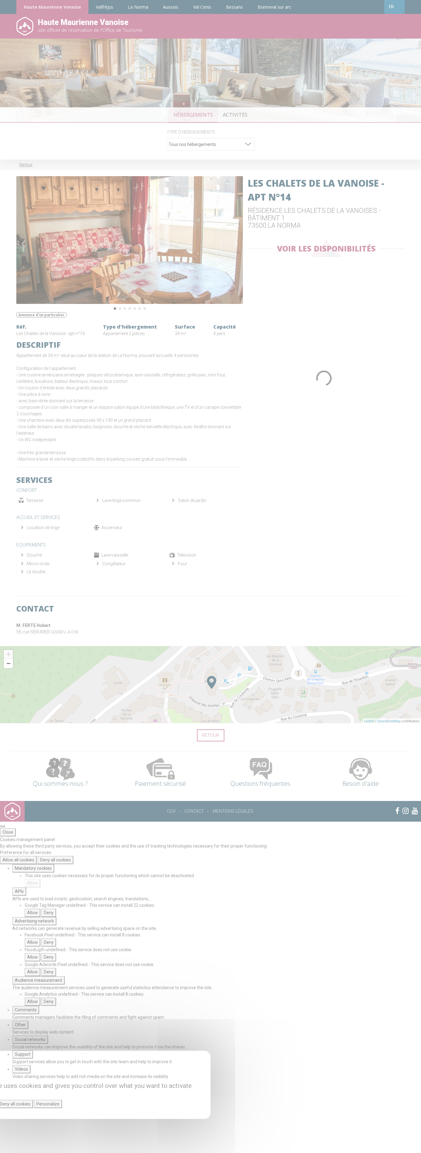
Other (20, 1024)
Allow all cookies (18, 859)
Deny (49, 912)
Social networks (30, 1039)
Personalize (47, 1103)
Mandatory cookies (33, 868)
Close (7, 832)
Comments (26, 1009)
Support (23, 1054)
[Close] (2, 826)
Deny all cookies (55, 859)
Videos (21, 1069)
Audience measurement (38, 980)
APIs (19, 891)
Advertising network (34, 921)
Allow (32, 883)
